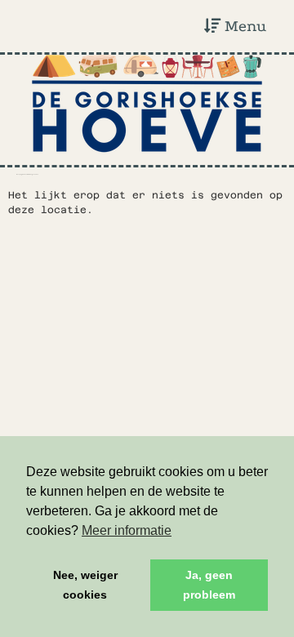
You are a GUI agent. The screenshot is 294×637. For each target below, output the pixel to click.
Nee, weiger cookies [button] (85, 584)
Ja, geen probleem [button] (209, 584)
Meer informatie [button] (127, 530)
